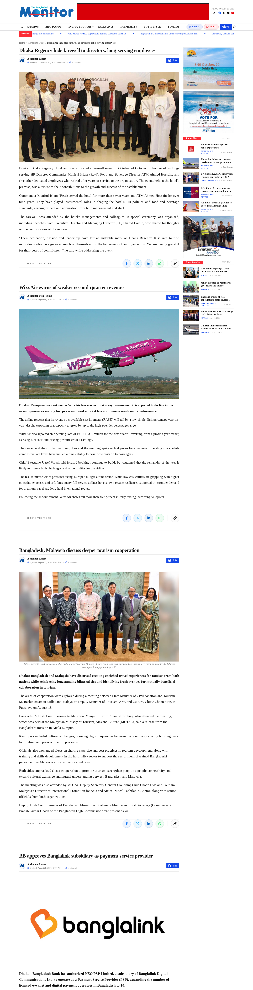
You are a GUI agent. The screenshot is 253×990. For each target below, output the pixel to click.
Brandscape (53, 26)
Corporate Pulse (36, 43)
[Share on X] (138, 263)
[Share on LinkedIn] (149, 263)
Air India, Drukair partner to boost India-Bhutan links (203, 33)
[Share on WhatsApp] (160, 263)
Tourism (173, 26)
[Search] (234, 26)
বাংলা (226, 26)
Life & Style (152, 26)
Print (175, 60)
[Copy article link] (175, 263)
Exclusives (106, 26)
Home (22, 43)
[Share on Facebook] (127, 263)
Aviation (33, 26)
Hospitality (128, 26)
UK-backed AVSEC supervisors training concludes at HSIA (62, 33)
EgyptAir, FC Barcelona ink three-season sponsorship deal (134, 33)
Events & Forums (80, 26)
